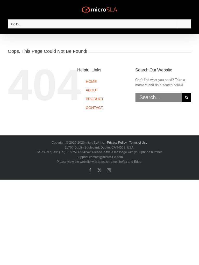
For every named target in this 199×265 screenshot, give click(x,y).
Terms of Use (138, 142)
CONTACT (94, 108)
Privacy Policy (117, 142)
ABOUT (92, 90)
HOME (91, 81)
